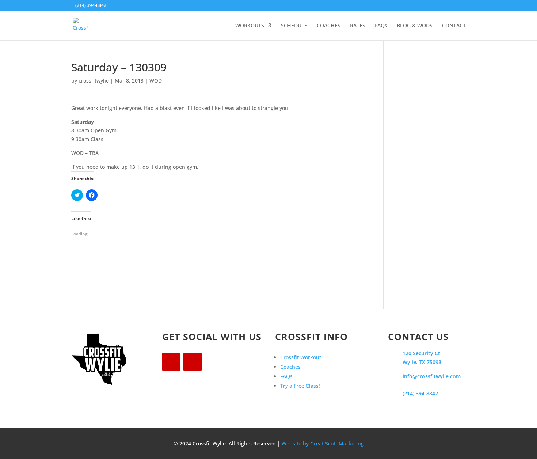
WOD (155, 80)
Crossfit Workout (300, 357)
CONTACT (454, 26)
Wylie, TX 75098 (422, 362)
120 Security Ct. (422, 353)
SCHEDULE (294, 26)
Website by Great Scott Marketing (323, 443)
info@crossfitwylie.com (432, 376)
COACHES (328, 26)
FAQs (381, 26)
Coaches (290, 366)
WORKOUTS (249, 26)
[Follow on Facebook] (171, 362)
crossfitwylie (94, 80)
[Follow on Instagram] (192, 362)
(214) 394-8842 (420, 393)
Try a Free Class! (300, 385)
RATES (357, 26)
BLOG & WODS (415, 26)
